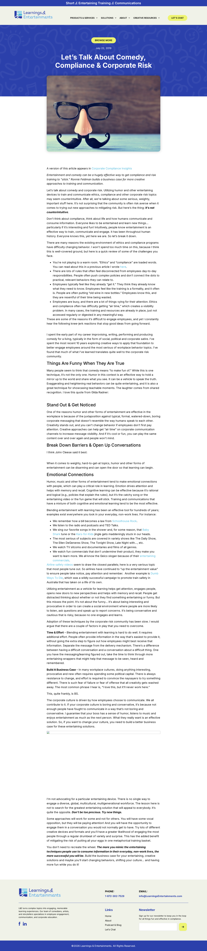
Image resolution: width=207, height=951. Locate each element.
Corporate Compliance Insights (112, 168)
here (123, 266)
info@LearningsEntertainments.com (160, 896)
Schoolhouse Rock (124, 521)
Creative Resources (145, 18)
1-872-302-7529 (114, 896)
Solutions (107, 18)
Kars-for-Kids (85, 534)
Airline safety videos (60, 564)
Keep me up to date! (183, 927)
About (123, 18)
